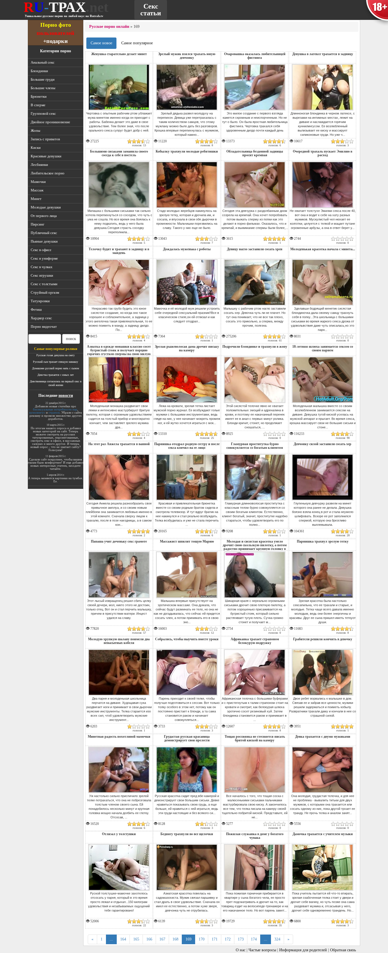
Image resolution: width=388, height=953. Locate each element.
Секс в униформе (44, 258)
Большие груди (43, 79)
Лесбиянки (39, 164)
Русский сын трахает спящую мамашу (55, 361)
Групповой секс (43, 113)
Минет (36, 199)
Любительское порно (47, 173)
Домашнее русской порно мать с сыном (55, 368)
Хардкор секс (41, 318)
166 (149, 939)
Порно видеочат (44, 326)
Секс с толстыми (44, 284)
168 (175, 939)
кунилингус (37, 412)
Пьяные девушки (44, 241)
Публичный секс (44, 233)
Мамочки (38, 182)
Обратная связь (343, 950)
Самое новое (101, 43)
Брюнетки (39, 96)
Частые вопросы (262, 950)
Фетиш (36, 309)
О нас (240, 950)
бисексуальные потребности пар (55, 409)
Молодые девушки (46, 207)
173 (241, 939)
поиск (71, 339)
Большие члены (43, 88)
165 (136, 939)
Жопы (35, 130)
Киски (36, 147)
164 (123, 939)
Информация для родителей (303, 950)
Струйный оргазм (45, 292)
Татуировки (40, 301)
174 (254, 939)
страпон (54, 412)
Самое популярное (137, 43)
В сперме (38, 105)
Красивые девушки (46, 156)
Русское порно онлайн (109, 26)
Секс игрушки (42, 275)
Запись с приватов (45, 139)
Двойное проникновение (50, 122)
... (111, 939)
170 (202, 939)
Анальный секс (43, 62)
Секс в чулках (42, 267)
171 (215, 939)
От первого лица (44, 216)
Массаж (37, 190)
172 (228, 939)
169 (188, 939)
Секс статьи (150, 10)
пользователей (55, 33)
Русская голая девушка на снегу (55, 355)
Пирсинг (37, 224)
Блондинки (39, 71)
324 (277, 939)
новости (66, 395)
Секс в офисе (41, 250)
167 (162, 939)
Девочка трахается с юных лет (55, 374)
